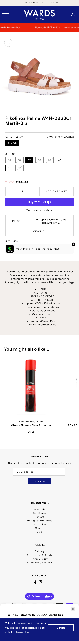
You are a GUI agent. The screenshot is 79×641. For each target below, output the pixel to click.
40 (59, 160)
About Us (39, 509)
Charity (39, 528)
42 (19, 167)
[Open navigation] (6, 14)
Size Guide (11, 241)
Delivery (39, 551)
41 (9, 167)
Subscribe (40, 481)
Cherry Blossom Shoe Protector (31, 425)
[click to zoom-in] (8, 43)
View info (39, 231)
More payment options (39, 209)
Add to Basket (56, 191)
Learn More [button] (23, 632)
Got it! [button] (61, 627)
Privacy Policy (39, 558)
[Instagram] (40, 582)
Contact (39, 517)
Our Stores (39, 513)
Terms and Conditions (39, 562)
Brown (12, 142)
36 (19, 160)
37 (29, 160)
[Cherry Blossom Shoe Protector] (31, 386)
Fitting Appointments (39, 520)
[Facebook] (35, 582)
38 (39, 160)
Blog (39, 531)
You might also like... (26, 349)
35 (9, 160)
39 (49, 160)
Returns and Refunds (39, 555)
